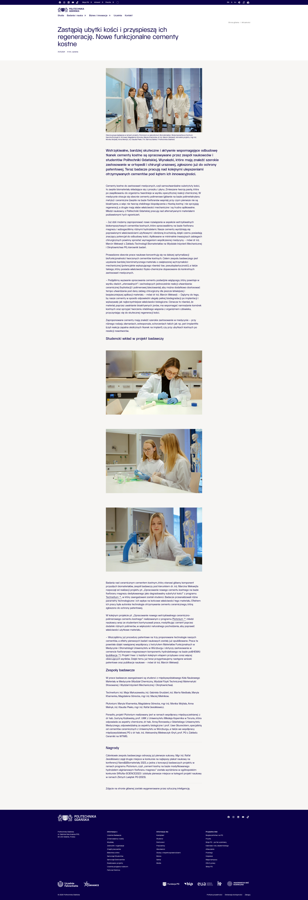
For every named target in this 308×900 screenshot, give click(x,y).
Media (158, 863)
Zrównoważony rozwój (115, 839)
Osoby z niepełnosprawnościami (168, 853)
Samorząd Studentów (115, 856)
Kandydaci (160, 835)
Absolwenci (160, 849)
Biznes (158, 856)
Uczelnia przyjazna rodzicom (117, 867)
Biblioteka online (113, 853)
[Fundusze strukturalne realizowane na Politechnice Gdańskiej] (118, 2)
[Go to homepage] (71, 10)
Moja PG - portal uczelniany (216, 842)
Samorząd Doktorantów (116, 860)
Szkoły (158, 860)
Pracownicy (160, 846)
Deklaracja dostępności (233, 895)
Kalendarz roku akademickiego (217, 846)
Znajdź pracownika (114, 849)
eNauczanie (210, 849)
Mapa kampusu (211, 860)
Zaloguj (247, 895)
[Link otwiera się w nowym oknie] (68, 884)
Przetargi (209, 853)
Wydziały (110, 842)
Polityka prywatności (214, 895)
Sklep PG (209, 867)
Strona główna (234, 23)
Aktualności (246, 23)
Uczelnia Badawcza (114, 835)
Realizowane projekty (115, 863)
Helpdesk (209, 856)
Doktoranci (160, 842)
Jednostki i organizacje (115, 846)
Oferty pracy (210, 863)
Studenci (159, 839)
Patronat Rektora (113, 870)
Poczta (208, 839)
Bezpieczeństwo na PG (214, 835)
